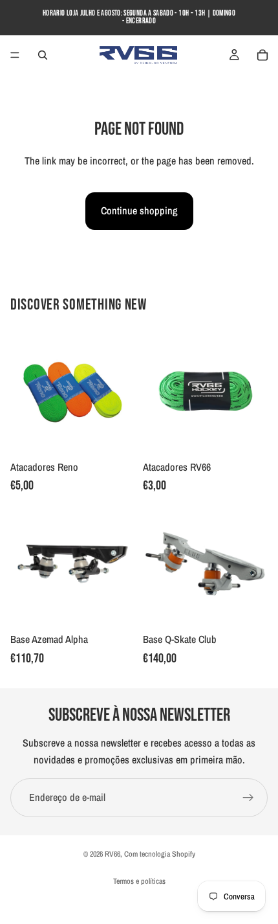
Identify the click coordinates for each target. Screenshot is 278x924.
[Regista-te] (248, 797)
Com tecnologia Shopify (159, 854)
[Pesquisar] (42, 55)
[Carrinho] (262, 55)
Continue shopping (139, 210)
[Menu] (15, 55)
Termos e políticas (139, 881)
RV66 (112, 854)
